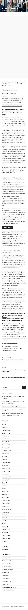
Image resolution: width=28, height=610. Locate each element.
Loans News (7, 357)
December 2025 (6, 433)
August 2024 (5, 453)
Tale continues (7, 227)
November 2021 (6, 538)
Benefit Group (10, 8)
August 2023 (5, 480)
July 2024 (4, 456)
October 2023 (5, 474)
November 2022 (6, 503)
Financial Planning (6, 581)
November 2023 (6, 471)
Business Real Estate (7, 563)
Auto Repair (5, 549)
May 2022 (4, 521)
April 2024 (5, 459)
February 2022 (6, 529)
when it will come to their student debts (12, 106)
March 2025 (5, 439)
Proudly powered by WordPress (17, 606)
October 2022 (5, 506)
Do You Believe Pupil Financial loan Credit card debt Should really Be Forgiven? (13, 315)
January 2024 (5, 465)
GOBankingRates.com (7, 348)
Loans (16, 359)
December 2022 (6, 500)
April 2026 (5, 427)
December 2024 (6, 444)
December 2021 (6, 535)
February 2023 (6, 494)
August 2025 (5, 436)
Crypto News (5, 575)
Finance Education (6, 578)
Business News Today (7, 561)
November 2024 (6, 447)
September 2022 (6, 509)
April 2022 (4, 523)
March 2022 (5, 526)
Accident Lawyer (6, 558)
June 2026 (4, 424)
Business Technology (7, 569)
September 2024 (6, 450)
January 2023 (5, 497)
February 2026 (6, 430)
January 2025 (5, 442)
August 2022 (5, 512)
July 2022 (4, 515)
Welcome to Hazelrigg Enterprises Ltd (11, 406)
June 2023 (4, 483)
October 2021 (5, 541)
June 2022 (4, 518)
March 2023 (5, 491)
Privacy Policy (5, 606)
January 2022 (5, 532)
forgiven (11, 359)
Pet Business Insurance (8, 590)
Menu (14, 14)
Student (20, 359)
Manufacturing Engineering (9, 587)
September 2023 (6, 477)
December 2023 (6, 468)
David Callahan (20, 81)
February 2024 (6, 462)
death (6, 359)
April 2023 (5, 488)
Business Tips (5, 572)
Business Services (6, 566)
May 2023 (4, 485)
